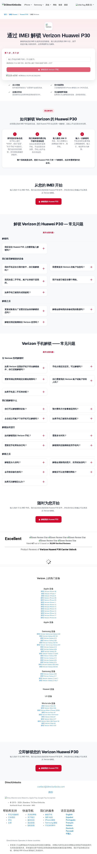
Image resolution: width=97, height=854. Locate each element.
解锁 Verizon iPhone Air (48, 618)
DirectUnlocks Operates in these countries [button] (23, 840)
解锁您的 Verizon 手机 (50, 70)
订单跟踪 (11, 817)
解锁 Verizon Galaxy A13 (48, 638)
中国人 (68, 834)
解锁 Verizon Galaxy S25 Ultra (48, 664)
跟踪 (66, 5)
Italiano (69, 825)
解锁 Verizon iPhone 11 (48, 602)
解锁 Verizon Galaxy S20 (49, 640)
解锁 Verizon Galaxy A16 (48, 662)
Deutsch (69, 828)
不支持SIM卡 (50, 825)
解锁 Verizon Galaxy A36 (48, 674)
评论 (10, 820)
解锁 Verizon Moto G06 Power (48, 715)
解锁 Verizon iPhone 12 (48, 604)
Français (69, 823)
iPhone (27, 5)
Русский (69, 831)
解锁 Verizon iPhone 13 (48, 607)
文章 (10, 823)
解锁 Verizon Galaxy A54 (48, 649)
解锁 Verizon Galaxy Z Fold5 (48, 653)
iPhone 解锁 (50, 820)
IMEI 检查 (49, 817)
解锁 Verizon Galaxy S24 (49, 656)
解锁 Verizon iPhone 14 (48, 609)
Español (69, 817)
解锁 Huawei (13, 14)
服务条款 (31, 820)
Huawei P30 (24, 14)
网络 (55, 5)
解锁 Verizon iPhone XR (48, 598)
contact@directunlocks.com (51, 786)
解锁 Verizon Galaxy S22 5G (48, 643)
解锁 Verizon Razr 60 (48, 712)
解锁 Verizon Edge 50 (48, 723)
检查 (60, 5)
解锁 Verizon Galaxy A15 (48, 658)
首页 (5, 14)
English (69, 815)
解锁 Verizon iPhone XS (48, 600)
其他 (47, 5)
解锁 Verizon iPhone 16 (48, 613)
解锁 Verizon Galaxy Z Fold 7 (48, 678)
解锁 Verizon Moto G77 (48, 719)
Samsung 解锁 (51, 823)
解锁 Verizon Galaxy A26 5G (48, 667)
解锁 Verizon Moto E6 (48, 706)
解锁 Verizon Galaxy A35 (48, 660)
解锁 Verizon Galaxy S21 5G (48, 636)
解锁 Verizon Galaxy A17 (48, 676)
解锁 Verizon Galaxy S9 (48, 651)
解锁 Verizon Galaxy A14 (48, 647)
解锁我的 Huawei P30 (49, 202)
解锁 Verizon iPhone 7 (48, 594)
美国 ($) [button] (88, 5)
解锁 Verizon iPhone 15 (48, 611)
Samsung (38, 5)
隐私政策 (31, 825)
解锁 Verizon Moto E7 (48, 717)
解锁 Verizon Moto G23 (48, 725)
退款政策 (31, 823)
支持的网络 (32, 815)
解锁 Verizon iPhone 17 (48, 615)
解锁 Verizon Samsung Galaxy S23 (48, 645)
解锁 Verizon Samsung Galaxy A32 (48, 634)
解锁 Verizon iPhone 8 (48, 596)
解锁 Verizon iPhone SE (48, 591)
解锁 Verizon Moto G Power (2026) (48, 710)
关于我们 (31, 817)
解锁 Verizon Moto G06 (48, 708)
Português (70, 820)
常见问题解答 (13, 815)
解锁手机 (48, 815)
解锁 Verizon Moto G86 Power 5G (48, 721)
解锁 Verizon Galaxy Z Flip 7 (48, 680)
